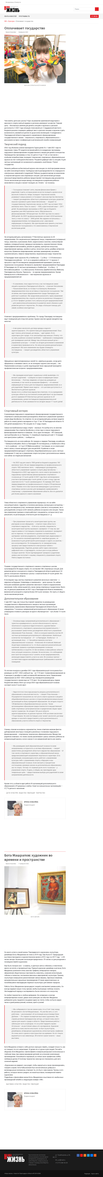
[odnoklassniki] (91, 2)
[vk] (95, 2)
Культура (11, 21)
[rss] (98, 2)
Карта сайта (95, 1173)
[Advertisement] (35, 104)
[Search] (97, 9)
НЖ (5, 21)
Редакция (87, 1173)
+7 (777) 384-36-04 (61, 1163)
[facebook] (86, 2)
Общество (22, 793)
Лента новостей (10, 16)
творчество (40, 793)
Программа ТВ (24, 16)
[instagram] (88, 2)
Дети (8, 793)
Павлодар (31, 793)
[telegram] (93, 2)
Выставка (10, 1084)
